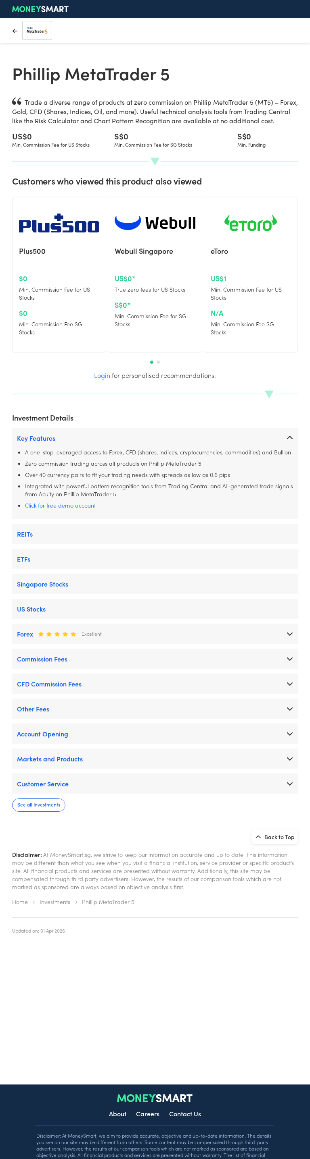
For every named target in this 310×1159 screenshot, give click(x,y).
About (117, 1113)
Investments (55, 902)
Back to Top (279, 837)
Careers (147, 1113)
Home (20, 902)
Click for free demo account (60, 505)
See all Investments (38, 804)
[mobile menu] (294, 9)
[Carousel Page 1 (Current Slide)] (151, 362)
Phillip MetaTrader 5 (108, 902)
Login (102, 375)
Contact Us (185, 1113)
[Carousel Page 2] (158, 362)
